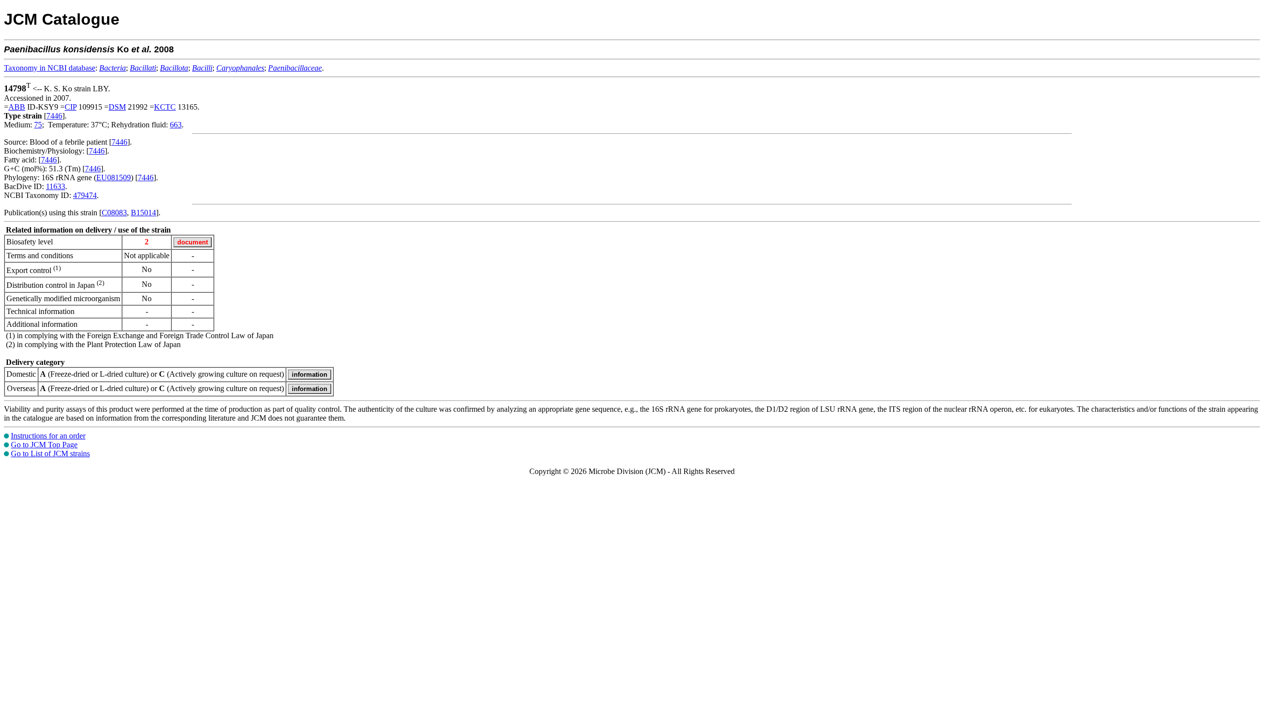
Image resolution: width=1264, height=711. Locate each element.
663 (176, 124)
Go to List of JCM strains (50, 453)
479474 (85, 195)
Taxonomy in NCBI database (49, 68)
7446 (54, 116)
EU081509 (113, 177)
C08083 (114, 212)
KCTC (165, 107)
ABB (16, 107)
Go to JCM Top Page (44, 444)
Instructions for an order (48, 436)
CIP (71, 107)
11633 (55, 186)
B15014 (143, 212)
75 (38, 124)
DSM (117, 107)
